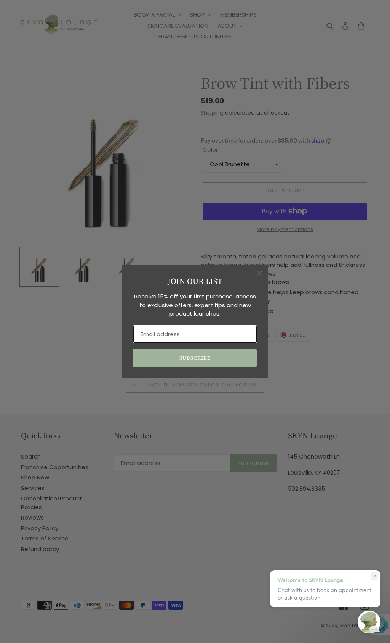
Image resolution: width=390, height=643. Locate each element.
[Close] (259, 273)
